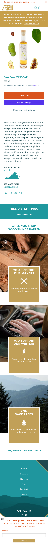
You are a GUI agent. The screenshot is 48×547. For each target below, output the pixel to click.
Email (5, 531)
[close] (2, 519)
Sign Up (24, 541)
